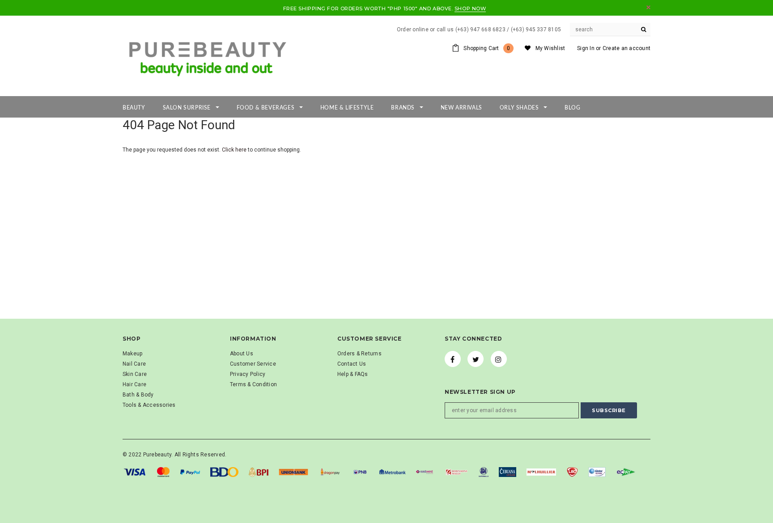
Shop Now (470, 8)
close (648, 7)
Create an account (626, 48)
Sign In (586, 48)
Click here (235, 150)
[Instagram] (499, 359)
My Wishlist (550, 48)
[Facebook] (453, 359)
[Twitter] (475, 359)
